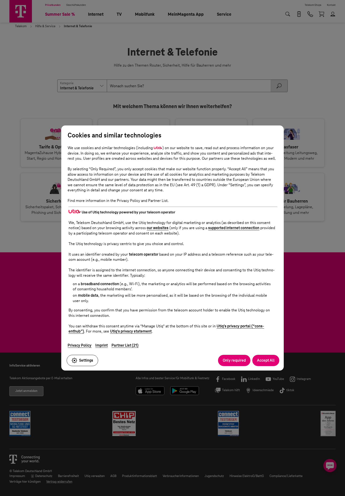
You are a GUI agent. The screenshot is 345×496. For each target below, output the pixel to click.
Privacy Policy (80, 345)
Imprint (101, 345)
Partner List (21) (124, 345)
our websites (158, 227)
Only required (234, 360)
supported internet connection (233, 227)
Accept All (266, 360)
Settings (86, 360)
